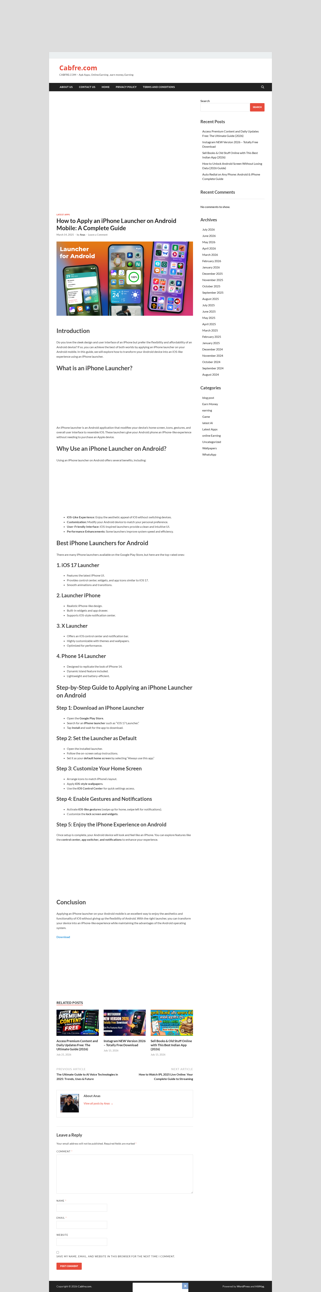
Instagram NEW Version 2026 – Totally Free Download (125, 1043)
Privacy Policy (126, 87)
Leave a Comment (98, 234)
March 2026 (210, 254)
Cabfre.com (78, 67)
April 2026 (209, 248)
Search (205, 101)
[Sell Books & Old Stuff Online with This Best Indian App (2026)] (172, 1024)
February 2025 (211, 336)
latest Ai (207, 423)
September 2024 (212, 368)
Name (61, 1200)
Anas (82, 234)
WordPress (243, 1286)
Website (62, 1234)
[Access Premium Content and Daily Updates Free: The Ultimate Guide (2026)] (77, 1024)
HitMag (259, 1286)
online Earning (211, 435)
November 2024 (212, 355)
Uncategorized (211, 442)
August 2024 (210, 374)
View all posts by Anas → (98, 1103)
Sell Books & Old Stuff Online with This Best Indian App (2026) (171, 1045)
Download (63, 937)
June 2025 (209, 311)
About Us (66, 87)
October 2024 (211, 362)
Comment (64, 1151)
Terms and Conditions (159, 87)
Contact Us (87, 87)
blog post (208, 397)
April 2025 (209, 324)
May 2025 (208, 317)
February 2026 (211, 261)
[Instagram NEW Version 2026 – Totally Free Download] (125, 1024)
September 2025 (212, 292)
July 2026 (208, 229)
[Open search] (262, 87)
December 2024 (212, 349)
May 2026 (208, 242)
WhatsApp (209, 454)
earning (207, 410)
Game (206, 416)
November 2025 (212, 280)
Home (105, 87)
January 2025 (211, 343)
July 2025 (208, 305)
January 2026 (211, 267)
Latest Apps (63, 214)
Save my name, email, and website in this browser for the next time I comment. (115, 1256)
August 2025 (210, 299)
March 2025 (210, 330)
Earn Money (210, 404)
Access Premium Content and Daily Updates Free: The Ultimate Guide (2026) (77, 1045)
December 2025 (212, 273)
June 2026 (209, 235)
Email (61, 1217)
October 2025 (211, 286)
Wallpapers (209, 448)
